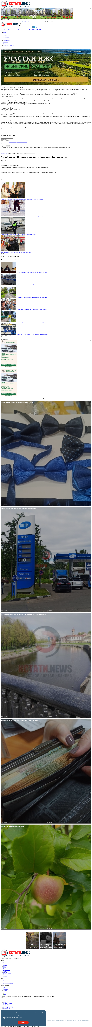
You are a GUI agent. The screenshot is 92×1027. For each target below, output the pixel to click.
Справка (5, 965)
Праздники (5, 35)
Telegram (6, 989)
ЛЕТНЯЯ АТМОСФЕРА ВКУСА (8, 45)
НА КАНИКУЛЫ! (36, 29)
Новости (6, 29)
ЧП (4, 176)
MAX (5, 990)
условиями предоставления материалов (18, 142)
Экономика (15, 29)
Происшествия (26, 29)
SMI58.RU (5, 1002)
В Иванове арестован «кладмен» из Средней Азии (28, 284)
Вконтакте (6, 987)
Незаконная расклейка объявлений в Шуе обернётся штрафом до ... (32, 321)
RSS (5, 994)
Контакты (5, 980)
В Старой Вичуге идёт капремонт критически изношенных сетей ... (32, 309)
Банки (4, 968)
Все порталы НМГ (5, 1000)
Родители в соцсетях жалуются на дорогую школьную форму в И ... (32, 334)
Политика (20, 29)
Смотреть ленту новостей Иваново (28, 175)
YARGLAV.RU (6, 1008)
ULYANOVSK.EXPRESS (9, 1007)
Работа (4, 966)
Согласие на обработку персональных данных (13, 1017)
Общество (10, 29)
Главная (2, 29)
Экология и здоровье (6, 40)
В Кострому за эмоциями (7, 43)
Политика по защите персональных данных (13, 1018)
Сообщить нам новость (29, 153)
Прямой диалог (5, 38)
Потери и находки (6, 37)
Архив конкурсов (7, 973)
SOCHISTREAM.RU (8, 1006)
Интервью (5, 964)
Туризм (4, 32)
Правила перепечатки (8, 983)
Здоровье (5, 971)
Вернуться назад (4, 153)
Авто (4, 967)
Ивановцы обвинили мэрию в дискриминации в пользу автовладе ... (32, 272)
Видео (30, 29)
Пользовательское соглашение (10, 981)
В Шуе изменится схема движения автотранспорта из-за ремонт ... (32, 297)
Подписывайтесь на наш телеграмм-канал (10, 175)
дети (6, 176)
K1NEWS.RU (6, 1004)
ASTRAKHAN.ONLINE (8, 1003)
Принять (23, 1022)
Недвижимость (6, 970)
